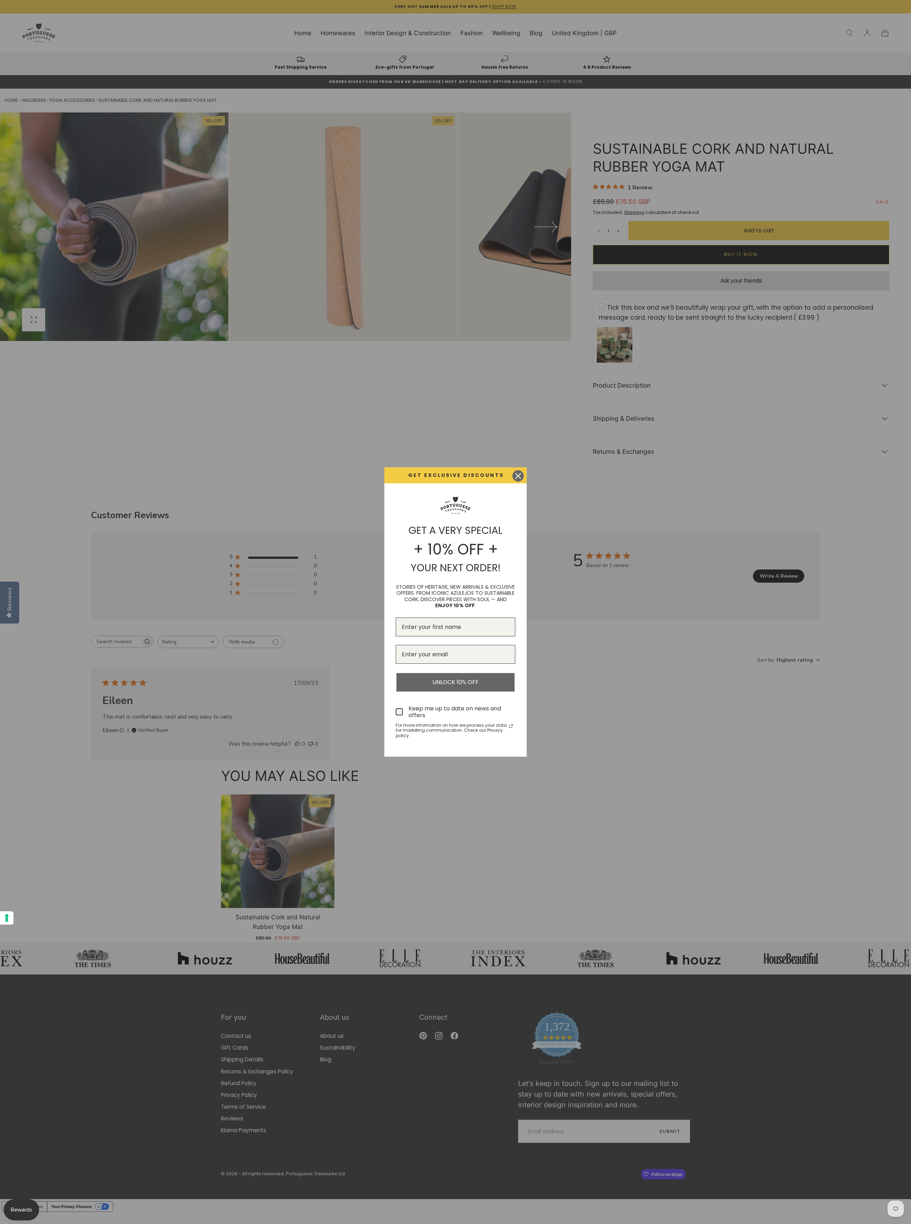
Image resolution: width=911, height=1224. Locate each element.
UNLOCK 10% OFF (455, 682)
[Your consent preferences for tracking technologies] (7, 918)
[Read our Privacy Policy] (511, 726)
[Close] (518, 475)
